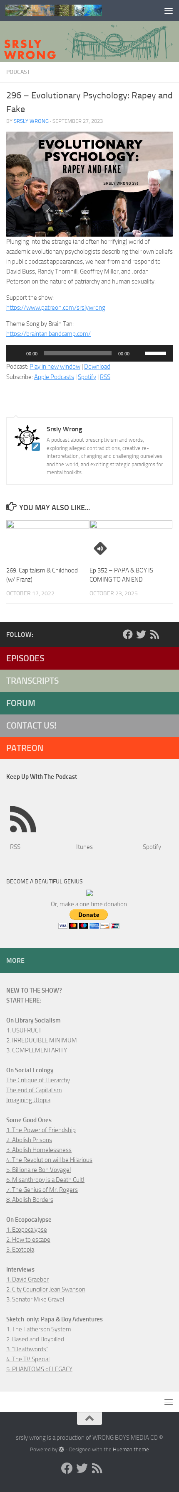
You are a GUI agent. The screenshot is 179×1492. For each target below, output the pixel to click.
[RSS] (154, 634)
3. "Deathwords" (27, 1349)
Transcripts (32, 680)
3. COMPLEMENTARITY (36, 1050)
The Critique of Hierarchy (38, 1080)
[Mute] (138, 353)
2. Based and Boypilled (35, 1339)
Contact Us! (31, 725)
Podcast (18, 72)
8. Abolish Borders (29, 1199)
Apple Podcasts (54, 377)
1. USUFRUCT (24, 1030)
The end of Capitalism (34, 1090)
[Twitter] (141, 634)
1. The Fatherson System (38, 1329)
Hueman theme (131, 1449)
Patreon (24, 748)
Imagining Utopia (28, 1100)
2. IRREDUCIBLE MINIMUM (41, 1040)
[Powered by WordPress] (61, 1449)
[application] (89, 353)
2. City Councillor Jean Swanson (45, 1289)
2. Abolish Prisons (29, 1140)
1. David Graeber (27, 1279)
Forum (20, 703)
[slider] (157, 352)
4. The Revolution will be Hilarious (49, 1160)
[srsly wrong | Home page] (69, 10)
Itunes (84, 847)
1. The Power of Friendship (41, 1130)
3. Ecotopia (20, 1249)
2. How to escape (28, 1239)
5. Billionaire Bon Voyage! (38, 1170)
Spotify (87, 377)
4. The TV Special (28, 1359)
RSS (105, 377)
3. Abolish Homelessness (39, 1150)
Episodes (25, 658)
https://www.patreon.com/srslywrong (55, 307)
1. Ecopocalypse (26, 1229)
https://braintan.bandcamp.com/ (48, 334)
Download (97, 366)
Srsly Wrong (31, 121)
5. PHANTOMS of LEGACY (39, 1369)
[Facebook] (128, 634)
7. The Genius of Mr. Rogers (42, 1190)
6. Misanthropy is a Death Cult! (45, 1180)
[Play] (17, 353)
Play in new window (55, 366)
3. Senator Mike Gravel (35, 1299)
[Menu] (168, 10)
